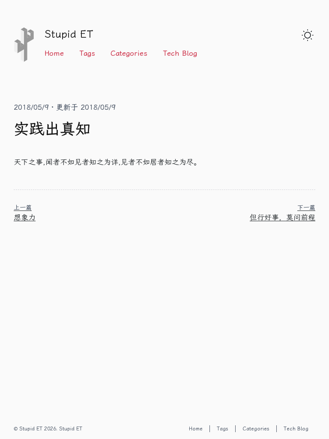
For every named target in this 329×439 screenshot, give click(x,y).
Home (54, 53)
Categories (129, 53)
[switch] (307, 35)
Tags (87, 53)
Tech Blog (180, 53)
